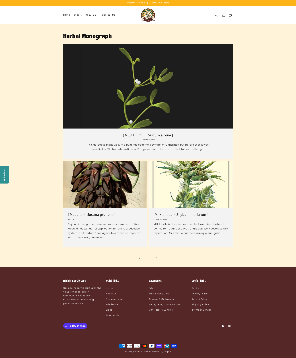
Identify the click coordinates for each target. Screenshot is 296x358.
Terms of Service (202, 309)
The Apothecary (115, 299)
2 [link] (156, 258)
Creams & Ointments (161, 299)
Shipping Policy (200, 304)
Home (109, 288)
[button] (78, 15)
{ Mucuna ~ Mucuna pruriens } (91, 214)
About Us (111, 293)
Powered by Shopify (161, 351)
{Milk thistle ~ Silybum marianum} (181, 214)
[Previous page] (139, 258)
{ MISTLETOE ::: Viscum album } (148, 135)
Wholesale (112, 304)
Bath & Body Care (159, 293)
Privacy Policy (200, 293)
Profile (195, 288)
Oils (151, 288)
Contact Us (112, 315)
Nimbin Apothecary (142, 351)
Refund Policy (200, 299)
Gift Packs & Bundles (161, 309)
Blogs (109, 309)
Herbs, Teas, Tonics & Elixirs (164, 304)
